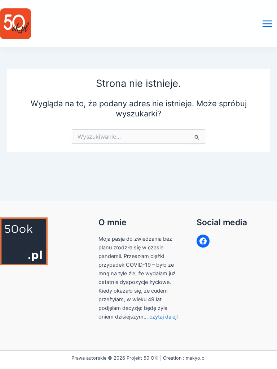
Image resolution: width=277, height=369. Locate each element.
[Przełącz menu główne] (267, 24)
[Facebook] (203, 241)
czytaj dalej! (163, 317)
